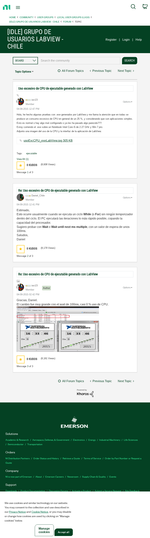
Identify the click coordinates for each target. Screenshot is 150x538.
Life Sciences (131, 439)
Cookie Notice (39, 511)
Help (139, 39)
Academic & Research (17, 439)
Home (12, 17)
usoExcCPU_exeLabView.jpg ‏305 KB (48, 140)
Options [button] (127, 102)
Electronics (79, 439)
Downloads (11, 490)
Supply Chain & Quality (94, 476)
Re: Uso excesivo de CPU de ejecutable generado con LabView (58, 190)
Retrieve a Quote (71, 458)
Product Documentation (32, 490)
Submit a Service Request (108, 490)
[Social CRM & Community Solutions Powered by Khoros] (85, 392)
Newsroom (72, 476)
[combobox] (79, 60)
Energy (92, 439)
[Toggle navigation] (22, 7)
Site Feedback (132, 490)
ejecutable (31, 153)
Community (26, 17)
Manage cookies (44, 530)
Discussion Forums (58, 490)
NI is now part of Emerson (18, 476)
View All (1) (23, 159)
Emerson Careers (54, 476)
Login (126, 39)
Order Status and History (46, 458)
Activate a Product (81, 490)
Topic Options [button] (23, 71)
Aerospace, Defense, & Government (50, 439)
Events (112, 476)
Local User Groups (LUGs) (73, 17)
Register (111, 39)
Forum (67, 21)
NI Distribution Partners (17, 458)
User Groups (45, 17)
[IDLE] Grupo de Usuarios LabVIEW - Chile (34, 21)
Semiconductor (16, 444)
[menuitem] (133, 7)
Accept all (63, 532)
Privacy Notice (17, 511)
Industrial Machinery (109, 439)
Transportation (34, 444)
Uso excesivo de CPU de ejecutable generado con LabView (55, 88)
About (38, 476)
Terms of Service (92, 458)
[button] (20, 165)
